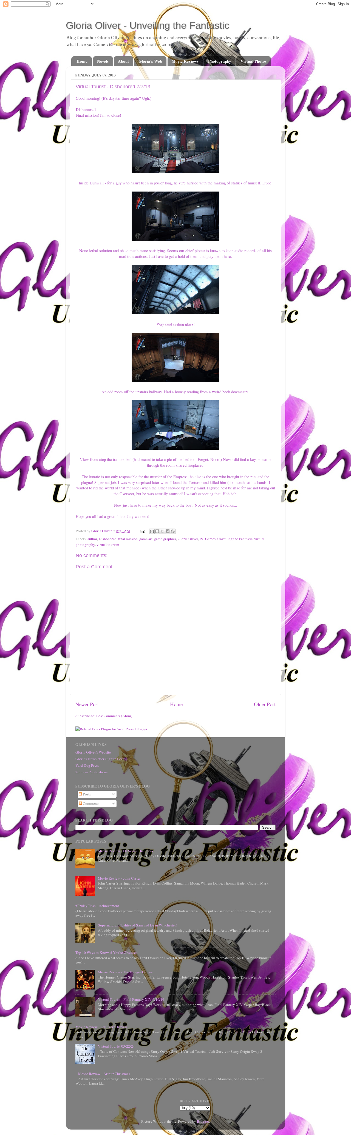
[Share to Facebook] (167, 531)
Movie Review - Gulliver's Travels (101, 1026)
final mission (128, 538)
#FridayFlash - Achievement (97, 905)
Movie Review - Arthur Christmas (104, 1073)
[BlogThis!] (157, 531)
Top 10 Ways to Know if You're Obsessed (106, 952)
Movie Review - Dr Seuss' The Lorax (126, 850)
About (123, 61)
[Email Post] (142, 530)
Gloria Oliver (188, 538)
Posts (86, 794)
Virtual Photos (253, 61)
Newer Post (87, 704)
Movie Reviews (185, 61)
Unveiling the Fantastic (235, 538)
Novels (103, 61)
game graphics (165, 538)
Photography (219, 61)
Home (82, 61)
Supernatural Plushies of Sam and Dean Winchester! (137, 925)
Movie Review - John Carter (119, 878)
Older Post (265, 704)
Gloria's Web (150, 61)
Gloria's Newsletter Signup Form (100, 758)
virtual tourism (108, 544)
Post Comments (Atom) (114, 715)
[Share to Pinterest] (173, 531)
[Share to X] (162, 531)
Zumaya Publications (91, 771)
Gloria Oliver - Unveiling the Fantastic (147, 25)
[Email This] (152, 531)
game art (145, 538)
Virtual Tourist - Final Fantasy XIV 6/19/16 (131, 999)
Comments (90, 803)
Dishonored (108, 538)
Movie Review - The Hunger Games (125, 971)
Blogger (203, 1121)
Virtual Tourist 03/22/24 (116, 1046)
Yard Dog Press (87, 765)
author (92, 538)
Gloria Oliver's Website (93, 752)
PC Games (208, 538)
